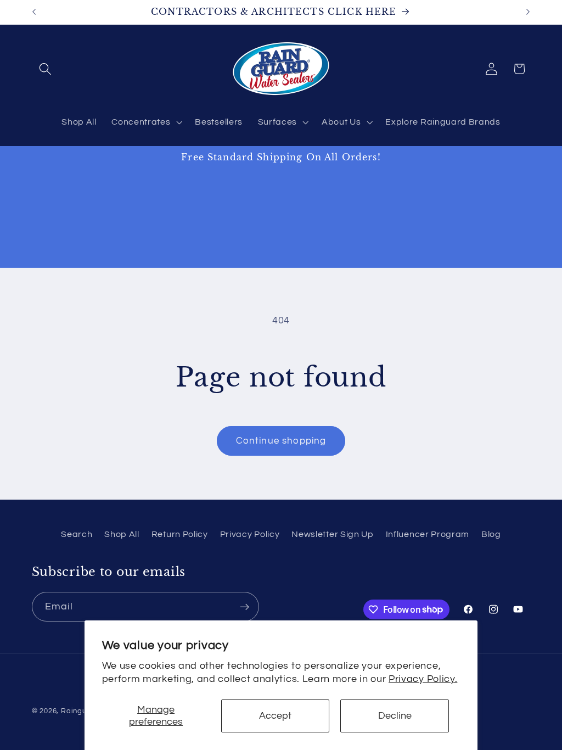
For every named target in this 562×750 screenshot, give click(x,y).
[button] (46, 69)
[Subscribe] (244, 607)
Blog (491, 534)
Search (76, 534)
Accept (275, 715)
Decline (395, 715)
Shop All (121, 534)
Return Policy (179, 534)
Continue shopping (281, 441)
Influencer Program (427, 534)
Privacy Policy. (423, 679)
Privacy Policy (250, 534)
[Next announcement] (528, 12)
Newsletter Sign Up (332, 534)
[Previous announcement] (34, 12)
